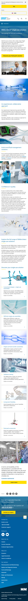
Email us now (4, 522)
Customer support (6, 527)
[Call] (18, 18)
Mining (3, 577)
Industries (6, 23)
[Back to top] (25, 517)
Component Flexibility (9, 402)
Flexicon (9, 157)
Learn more (14, 482)
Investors (3, 553)
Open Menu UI (25, 18)
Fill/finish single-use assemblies (12, 316)
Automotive (4, 580)
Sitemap (19, 598)
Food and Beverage (6, 570)
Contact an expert (8, 512)
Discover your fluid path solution (12, 56)
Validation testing (8, 374)
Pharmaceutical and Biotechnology (10, 564)
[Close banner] (25, 2)
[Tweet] (10, 493)
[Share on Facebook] (13, 493)
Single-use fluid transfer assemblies (13, 346)
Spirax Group (4, 598)
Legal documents (5, 556)
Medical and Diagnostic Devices (9, 567)
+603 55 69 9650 (6, 507)
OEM (2, 582)
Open (21, 18)
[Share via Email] (16, 493)
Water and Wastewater (7, 575)
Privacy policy (12, 598)
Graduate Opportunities (7, 547)
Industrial (3, 572)
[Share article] (7, 493)
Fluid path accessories (10, 428)
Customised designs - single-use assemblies (12, 287)
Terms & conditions (6, 558)
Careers (3, 541)
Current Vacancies (5, 544)
